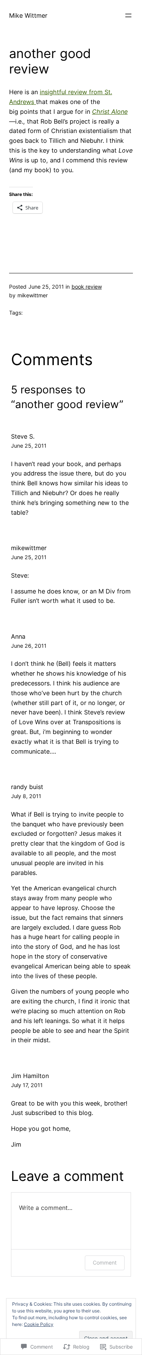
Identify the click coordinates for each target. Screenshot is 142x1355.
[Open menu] (128, 15)
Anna (18, 636)
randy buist (27, 787)
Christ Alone (110, 111)
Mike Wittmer (28, 15)
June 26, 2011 (29, 645)
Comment (105, 1262)
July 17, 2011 (27, 1085)
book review (87, 286)
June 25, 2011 (29, 445)
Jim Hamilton (30, 1076)
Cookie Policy (38, 1324)
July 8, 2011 (26, 796)
